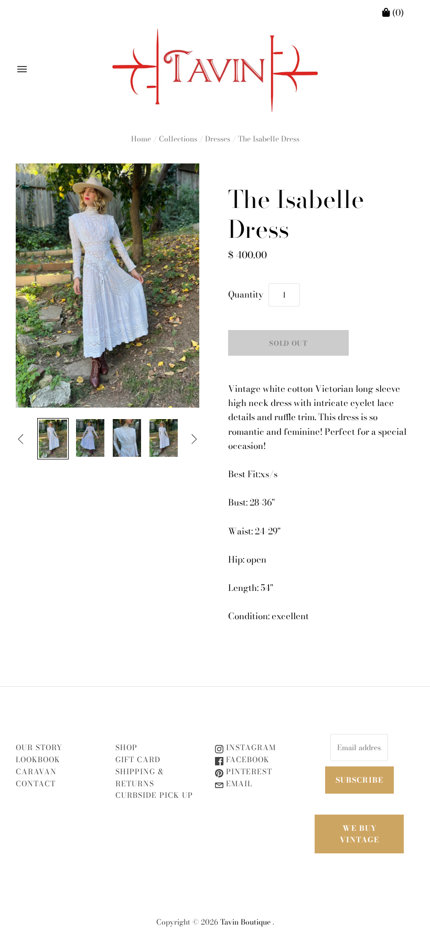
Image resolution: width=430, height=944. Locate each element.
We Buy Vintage (359, 834)
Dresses (217, 139)
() (397, 12)
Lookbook (38, 759)
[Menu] (22, 69)
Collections (178, 139)
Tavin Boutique (245, 922)
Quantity (245, 294)
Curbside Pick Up (154, 795)
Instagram (249, 747)
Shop (126, 747)
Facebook (246, 759)
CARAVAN (36, 771)
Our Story (39, 747)
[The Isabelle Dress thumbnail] (53, 438)
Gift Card (137, 759)
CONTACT (36, 783)
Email (237, 783)
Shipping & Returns (139, 777)
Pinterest (247, 771)
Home (141, 139)
